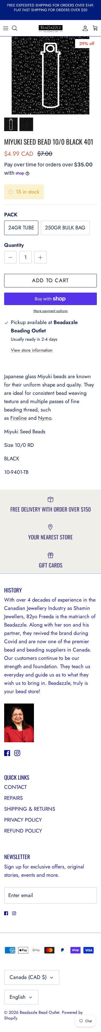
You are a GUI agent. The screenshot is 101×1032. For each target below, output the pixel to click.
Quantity (14, 245)
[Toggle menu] (5, 28)
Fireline (18, 418)
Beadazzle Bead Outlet (39, 1012)
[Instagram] (17, 753)
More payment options (50, 311)
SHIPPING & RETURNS (29, 809)
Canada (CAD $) (28, 977)
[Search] (17, 28)
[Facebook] (7, 753)
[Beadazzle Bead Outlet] (50, 28)
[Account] (84, 28)
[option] (50, 75)
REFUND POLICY (23, 831)
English (18, 997)
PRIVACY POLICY (23, 820)
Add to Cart (50, 280)
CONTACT (15, 787)
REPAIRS (13, 798)
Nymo (44, 418)
